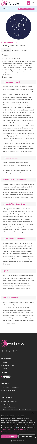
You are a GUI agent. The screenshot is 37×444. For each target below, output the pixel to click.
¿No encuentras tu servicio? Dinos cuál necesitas (17, 410)
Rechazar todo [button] (27, 436)
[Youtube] (16, 351)
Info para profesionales (10, 401)
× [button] (35, 413)
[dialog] (18, 427)
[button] (18, 441)
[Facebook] (2, 351)
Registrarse (6, 404)
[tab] (6, 50)
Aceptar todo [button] (9, 436)
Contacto (5, 368)
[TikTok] (9, 351)
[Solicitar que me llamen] (28, 3)
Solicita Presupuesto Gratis (11, 387)
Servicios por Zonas (8, 365)
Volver (6, 9)
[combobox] (32, 413)
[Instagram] (6, 351)
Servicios (16, 50)
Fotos (25, 50)
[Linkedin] (13, 351)
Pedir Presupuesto (27, 9)
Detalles (6, 50)
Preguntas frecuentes (9, 390)
